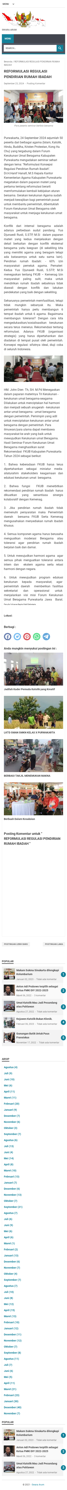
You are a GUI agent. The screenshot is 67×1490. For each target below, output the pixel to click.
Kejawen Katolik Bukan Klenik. (34, 1018)
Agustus (10, 1067)
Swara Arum (38, 1484)
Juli (8, 1073)
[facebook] (7, 636)
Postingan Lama (54, 944)
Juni (9, 1079)
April (9, 1091)
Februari (11, 1103)
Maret (10, 1097)
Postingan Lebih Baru (16, 944)
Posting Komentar (36, 83)
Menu (8, 38)
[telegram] (46, 636)
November (12, 1121)
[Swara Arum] (23, 19)
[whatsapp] (36, 636)
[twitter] (17, 636)
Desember (12, 1115)
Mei (8, 1085)
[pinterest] (27, 636)
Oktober (10, 1128)
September (12, 1134)
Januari (10, 1109)
